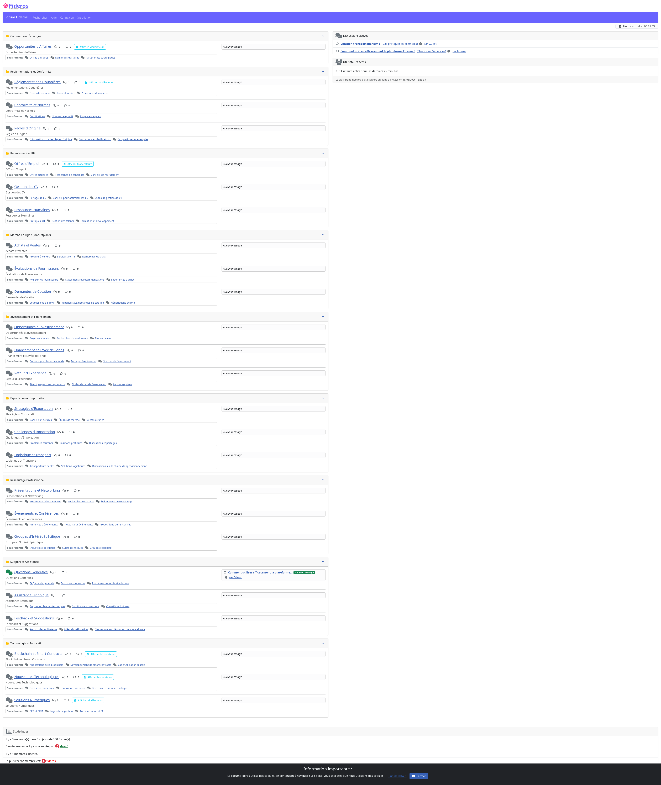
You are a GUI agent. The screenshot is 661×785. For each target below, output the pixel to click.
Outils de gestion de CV (108, 197)
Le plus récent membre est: (23, 761)
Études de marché (69, 420)
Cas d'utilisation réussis (131, 664)
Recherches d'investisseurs (72, 338)
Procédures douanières (94, 93)
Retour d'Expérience (30, 373)
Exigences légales (90, 116)
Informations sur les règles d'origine (51, 139)
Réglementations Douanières (37, 82)
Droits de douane (40, 93)
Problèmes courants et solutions (110, 583)
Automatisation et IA (91, 711)
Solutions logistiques (73, 466)
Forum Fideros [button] (16, 17)
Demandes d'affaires (67, 57)
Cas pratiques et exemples (133, 139)
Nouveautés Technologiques (36, 677)
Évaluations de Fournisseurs (36, 268)
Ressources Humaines (32, 209)
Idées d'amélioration (76, 629)
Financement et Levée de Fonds (39, 350)
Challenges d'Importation (34, 431)
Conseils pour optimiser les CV (70, 197)
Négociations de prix (123, 302)
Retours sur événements (79, 524)
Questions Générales (31, 572)
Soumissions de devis (42, 302)
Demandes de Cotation (32, 291)
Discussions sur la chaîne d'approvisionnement (119, 466)
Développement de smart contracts (90, 664)
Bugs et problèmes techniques (47, 606)
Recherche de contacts (81, 501)
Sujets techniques (72, 547)
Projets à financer (40, 338)
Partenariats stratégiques (100, 57)
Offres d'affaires (39, 57)
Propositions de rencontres (115, 524)
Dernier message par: (30, 746)
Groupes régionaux (101, 547)
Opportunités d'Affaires (33, 46)
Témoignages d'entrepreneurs (47, 384)
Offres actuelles (39, 174)
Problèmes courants (41, 443)
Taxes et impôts (66, 93)
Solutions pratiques (71, 443)
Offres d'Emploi (26, 163)
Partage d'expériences (83, 361)
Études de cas (103, 338)
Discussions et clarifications (95, 139)
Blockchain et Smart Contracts (38, 653)
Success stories (95, 420)
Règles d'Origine (27, 128)
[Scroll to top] (655, 779)
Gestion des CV (26, 186)
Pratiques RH (37, 221)
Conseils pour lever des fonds (47, 361)
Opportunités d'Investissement (39, 327)
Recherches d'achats (94, 256)
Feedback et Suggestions (34, 618)
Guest (64, 746)
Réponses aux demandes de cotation (82, 302)
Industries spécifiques (42, 547)
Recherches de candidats (69, 174)
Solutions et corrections (85, 606)
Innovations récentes (73, 688)
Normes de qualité (62, 116)
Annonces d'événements (44, 524)
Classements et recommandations (84, 279)
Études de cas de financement (89, 384)
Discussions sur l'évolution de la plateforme (120, 629)
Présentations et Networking (37, 490)
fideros (51, 761)
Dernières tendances (42, 688)
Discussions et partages (103, 443)
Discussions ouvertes (73, 583)
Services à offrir (66, 256)
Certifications (37, 116)
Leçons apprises (122, 384)
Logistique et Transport (32, 454)
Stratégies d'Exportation (33, 408)
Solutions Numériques (32, 700)
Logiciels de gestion (61, 711)
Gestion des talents (63, 221)
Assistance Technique (31, 595)
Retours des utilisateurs (43, 629)
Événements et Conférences (36, 513)
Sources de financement (117, 361)
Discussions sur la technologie (109, 688)
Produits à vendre (40, 256)
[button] (16, 6)
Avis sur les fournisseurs (44, 279)
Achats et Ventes (27, 245)
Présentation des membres (45, 501)
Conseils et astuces (41, 420)
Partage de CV (38, 197)
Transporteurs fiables (42, 466)
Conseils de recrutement (105, 174)
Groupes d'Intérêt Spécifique (37, 536)
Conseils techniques (117, 606)
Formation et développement (97, 221)
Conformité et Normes (32, 105)
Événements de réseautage (116, 501)
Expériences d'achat (122, 279)
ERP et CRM (36, 711)
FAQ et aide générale (42, 583)
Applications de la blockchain (47, 664)
